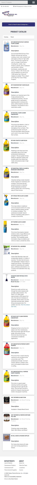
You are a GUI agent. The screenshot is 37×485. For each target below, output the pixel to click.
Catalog (6, 37)
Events (21, 470)
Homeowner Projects (10, 465)
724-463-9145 (6, 6)
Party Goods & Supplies (11, 470)
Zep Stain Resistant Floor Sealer (20, 85)
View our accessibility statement (12, 476)
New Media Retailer (13, 479)
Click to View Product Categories (18, 24)
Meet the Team (23, 465)
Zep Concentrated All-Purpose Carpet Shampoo (19, 372)
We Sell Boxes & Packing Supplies (20, 435)
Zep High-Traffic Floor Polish (19, 140)
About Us (21, 463)
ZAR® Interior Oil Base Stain (18, 397)
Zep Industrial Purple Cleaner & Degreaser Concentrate (20, 169)
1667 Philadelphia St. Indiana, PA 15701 (23, 6)
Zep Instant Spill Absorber (18, 246)
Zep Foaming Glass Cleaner (18, 222)
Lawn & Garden (8, 463)
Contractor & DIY (9, 467)
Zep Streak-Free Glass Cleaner (19, 196)
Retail (12, 37)
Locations (22, 467)
